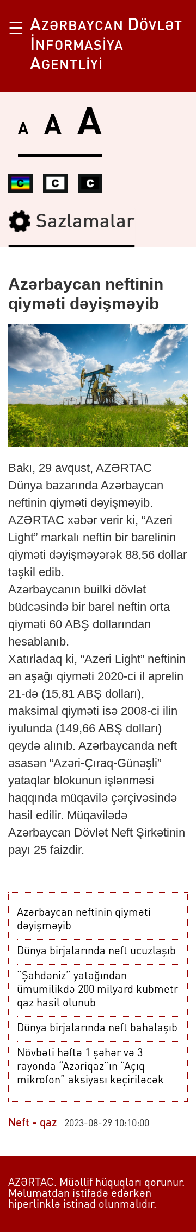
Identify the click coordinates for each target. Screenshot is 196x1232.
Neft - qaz (32, 1123)
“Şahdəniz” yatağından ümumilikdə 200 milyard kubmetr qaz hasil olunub (97, 990)
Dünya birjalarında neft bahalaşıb (97, 1028)
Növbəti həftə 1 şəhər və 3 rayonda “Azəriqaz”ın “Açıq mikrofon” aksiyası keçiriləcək (90, 1067)
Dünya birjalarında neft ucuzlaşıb (96, 951)
